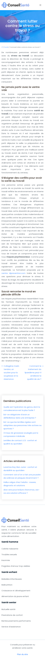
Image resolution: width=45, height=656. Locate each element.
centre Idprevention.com (14, 273)
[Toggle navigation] (40, 5)
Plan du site (22, 654)
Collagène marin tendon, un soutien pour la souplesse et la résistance (11, 372)
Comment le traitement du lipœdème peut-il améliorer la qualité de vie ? (33, 372)
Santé (6, 47)
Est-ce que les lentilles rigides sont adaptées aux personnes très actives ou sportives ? (23, 425)
